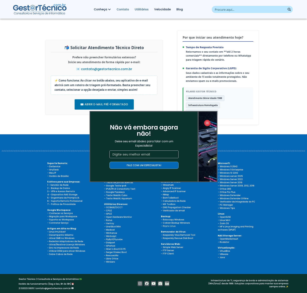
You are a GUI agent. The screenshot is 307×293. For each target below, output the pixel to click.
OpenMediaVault (229, 238)
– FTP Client (167, 253)
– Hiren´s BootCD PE (115, 248)
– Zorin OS (223, 223)
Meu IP (52, 172)
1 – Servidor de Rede (58, 184)
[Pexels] (160, 283)
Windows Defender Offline (234, 198)
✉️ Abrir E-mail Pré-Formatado (104, 104)
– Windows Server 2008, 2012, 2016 (236, 185)
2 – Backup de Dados (58, 188)
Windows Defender (230, 195)
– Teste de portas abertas (118, 182)
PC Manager (226, 204)
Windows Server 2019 (231, 182)
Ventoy (110, 223)
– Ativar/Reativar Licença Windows (66, 244)
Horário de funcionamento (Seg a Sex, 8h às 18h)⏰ (46, 283)
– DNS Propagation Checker (176, 207)
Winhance (111, 232)
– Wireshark (167, 184)
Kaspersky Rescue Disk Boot (178, 238)
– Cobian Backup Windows (175, 222)
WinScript (111, 236)
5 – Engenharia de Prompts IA (63, 197)
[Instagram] (140, 283)
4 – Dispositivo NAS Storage (62, 194)
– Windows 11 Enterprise (230, 169)
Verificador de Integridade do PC (237, 201)
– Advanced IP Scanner (173, 191)
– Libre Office (111, 258)
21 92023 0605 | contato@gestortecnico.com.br (45, 288)
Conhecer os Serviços (61, 213)
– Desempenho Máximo (60, 234)
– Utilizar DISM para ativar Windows (66, 250)
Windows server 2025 (231, 176)
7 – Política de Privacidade (61, 204)
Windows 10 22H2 (229, 172)
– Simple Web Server (172, 247)
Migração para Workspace (63, 216)
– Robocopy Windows (172, 219)
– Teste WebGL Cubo (115, 195)
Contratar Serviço (59, 222)
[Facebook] (146, 283)
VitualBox (225, 250)
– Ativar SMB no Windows (60, 238)
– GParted (109, 245)
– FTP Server (167, 250)
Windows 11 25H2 (229, 166)
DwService (54, 166)
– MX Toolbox (168, 204)
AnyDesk (54, 169)
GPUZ (109, 213)
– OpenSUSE (224, 216)
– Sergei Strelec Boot (115, 252)
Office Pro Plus (227, 192)
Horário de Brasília (59, 176)
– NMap (165, 194)
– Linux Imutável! (56, 231)
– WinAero (109, 261)
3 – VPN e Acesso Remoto (61, 191)
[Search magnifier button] (289, 9)
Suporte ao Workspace (61, 219)
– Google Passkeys (114, 192)
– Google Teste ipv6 (115, 185)
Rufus (109, 220)
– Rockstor (223, 242)
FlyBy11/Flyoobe (114, 239)
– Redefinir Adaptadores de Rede (65, 241)
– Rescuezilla (111, 255)
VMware (224, 254)
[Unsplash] (167, 283)
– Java (221, 257)
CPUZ (109, 210)
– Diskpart (109, 242)
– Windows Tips (226, 208)
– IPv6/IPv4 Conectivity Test (119, 188)
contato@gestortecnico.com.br (106, 69)
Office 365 (225, 188)
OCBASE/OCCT (114, 207)
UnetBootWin (113, 226)
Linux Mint (225, 220)
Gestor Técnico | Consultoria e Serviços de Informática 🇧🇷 (50, 279)
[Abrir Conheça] (109, 9)
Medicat (110, 229)
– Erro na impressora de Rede (63, 247)
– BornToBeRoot (170, 197)
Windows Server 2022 (231, 179)
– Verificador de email (173, 210)
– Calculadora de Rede (173, 200)
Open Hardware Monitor (119, 216)
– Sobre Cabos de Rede (60, 254)
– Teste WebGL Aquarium (118, 198)
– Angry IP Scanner (171, 188)
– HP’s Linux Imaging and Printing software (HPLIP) (235, 228)
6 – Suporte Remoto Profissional (64, 200)
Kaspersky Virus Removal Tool (179, 234)
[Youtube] (153, 283)
